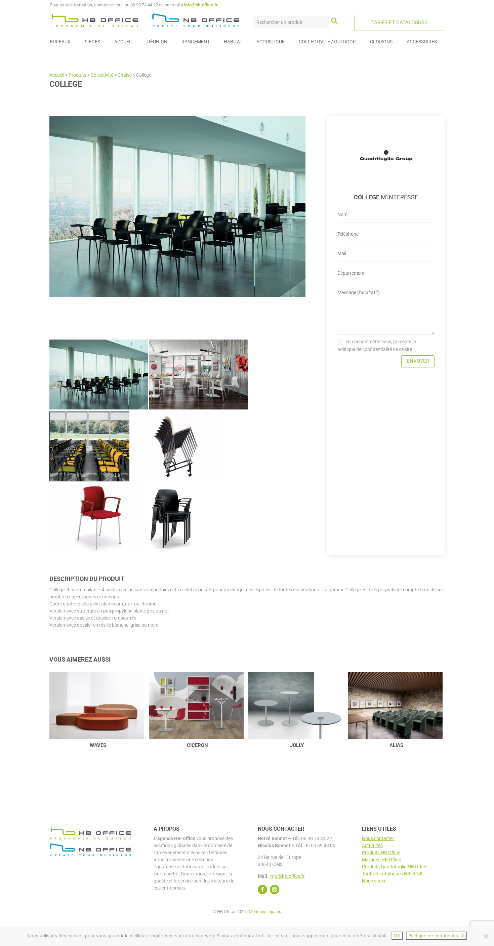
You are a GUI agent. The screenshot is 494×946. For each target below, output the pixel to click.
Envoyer (418, 361)
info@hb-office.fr (201, 4)
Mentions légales (265, 911)
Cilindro (396, 745)
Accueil (56, 75)
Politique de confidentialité (436, 935)
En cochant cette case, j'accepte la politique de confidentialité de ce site (376, 345)
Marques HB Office (381, 859)
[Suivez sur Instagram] (274, 889)
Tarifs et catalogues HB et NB (392, 873)
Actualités (372, 845)
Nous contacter (378, 838)
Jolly (197, 745)
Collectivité (102, 75)
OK (397, 935)
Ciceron (98, 745)
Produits (77, 75)
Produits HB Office (381, 852)
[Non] (485, 936)
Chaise (125, 75)
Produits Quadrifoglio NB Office (394, 866)
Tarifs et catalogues (399, 22)
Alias (297, 745)
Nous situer (374, 880)
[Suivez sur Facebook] (262, 889)
